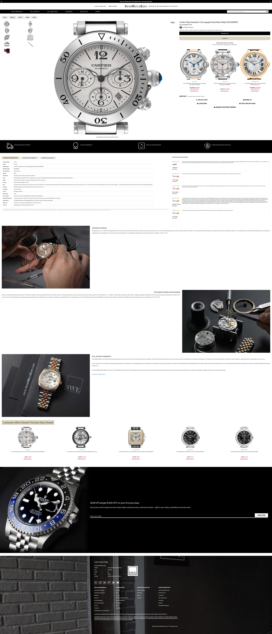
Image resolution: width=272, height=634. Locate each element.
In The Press (161, 595)
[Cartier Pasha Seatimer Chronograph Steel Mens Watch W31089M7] (107, 77)
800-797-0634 (118, 576)
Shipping (96, 595)
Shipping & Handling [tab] (48, 158)
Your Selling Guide (162, 597)
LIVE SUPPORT (113, 6)
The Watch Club (161, 592)
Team (117, 592)
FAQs (117, 605)
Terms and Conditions (99, 603)
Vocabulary (160, 600)
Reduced (84, 11)
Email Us (248, 100)
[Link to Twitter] (113, 582)
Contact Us (118, 608)
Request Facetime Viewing (226, 107)
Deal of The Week (141, 590)
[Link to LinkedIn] (104, 582)
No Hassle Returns (98, 600)
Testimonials (118, 603)
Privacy (96, 605)
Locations (139, 597)
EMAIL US (167, 6)
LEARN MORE (164, 233)
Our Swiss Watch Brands (163, 590)
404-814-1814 (103, 6)
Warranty (96, 597)
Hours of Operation (120, 600)
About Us (118, 590)
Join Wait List (225, 33)
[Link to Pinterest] (109, 582)
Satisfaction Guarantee (99, 590)
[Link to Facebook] (95, 582)
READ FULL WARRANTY (99, 374)
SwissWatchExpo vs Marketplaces (101, 610)
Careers (117, 595)
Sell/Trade (139, 592)
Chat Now (203, 103)
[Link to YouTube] (117, 582)
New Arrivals (17, 11)
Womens (69, 11)
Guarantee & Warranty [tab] (29, 158)
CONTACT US (174, 6)
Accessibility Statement (163, 605)
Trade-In (224, 38)
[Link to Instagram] (100, 582)
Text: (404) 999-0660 (248, 103)
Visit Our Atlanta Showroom (122, 597)
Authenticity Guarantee (99, 592)
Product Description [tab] (10, 157)
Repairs (138, 595)
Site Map (160, 603)
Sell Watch (35, 11)
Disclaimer (96, 608)
